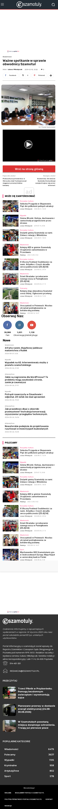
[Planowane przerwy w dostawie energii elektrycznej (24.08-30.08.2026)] (9, 710)
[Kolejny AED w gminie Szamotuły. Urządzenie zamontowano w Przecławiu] (10, 250)
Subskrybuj (32, 322)
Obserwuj (20, 322)
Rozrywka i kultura (26, 201)
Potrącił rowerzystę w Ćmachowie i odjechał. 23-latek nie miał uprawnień (25, 395)
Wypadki (23, 215)
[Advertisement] (29, 31)
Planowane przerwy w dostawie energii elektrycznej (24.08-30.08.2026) (36, 709)
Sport (22, 549)
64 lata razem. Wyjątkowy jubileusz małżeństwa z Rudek (23, 349)
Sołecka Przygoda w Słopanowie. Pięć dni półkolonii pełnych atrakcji (36, 205)
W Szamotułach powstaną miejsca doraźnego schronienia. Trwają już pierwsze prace (36, 725)
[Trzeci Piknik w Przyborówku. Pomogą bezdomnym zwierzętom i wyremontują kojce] (9, 693)
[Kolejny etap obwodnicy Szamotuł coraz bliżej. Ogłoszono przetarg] (10, 293)
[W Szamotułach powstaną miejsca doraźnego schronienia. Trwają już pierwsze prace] (9, 726)
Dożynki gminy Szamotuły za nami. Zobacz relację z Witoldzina (36, 234)
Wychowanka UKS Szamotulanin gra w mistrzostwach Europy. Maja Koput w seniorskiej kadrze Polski (37, 554)
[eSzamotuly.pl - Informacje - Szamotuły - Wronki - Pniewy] (29, 4)
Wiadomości (7, 57)
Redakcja (23, 255)
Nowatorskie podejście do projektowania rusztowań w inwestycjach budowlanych (27, 427)
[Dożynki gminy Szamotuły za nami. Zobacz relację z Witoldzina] (10, 235)
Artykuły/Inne (9, 374)
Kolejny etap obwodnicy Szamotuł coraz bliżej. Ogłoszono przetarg (36, 292)
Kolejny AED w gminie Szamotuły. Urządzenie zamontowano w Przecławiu (35, 249)
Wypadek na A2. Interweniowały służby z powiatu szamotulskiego (26, 363)
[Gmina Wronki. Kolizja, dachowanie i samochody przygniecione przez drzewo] (10, 221)
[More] (51, 75)
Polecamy (23, 288)
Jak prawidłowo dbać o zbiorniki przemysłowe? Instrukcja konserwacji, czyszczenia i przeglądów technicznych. (26, 411)
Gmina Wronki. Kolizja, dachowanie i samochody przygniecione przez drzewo (37, 220)
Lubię (7, 322)
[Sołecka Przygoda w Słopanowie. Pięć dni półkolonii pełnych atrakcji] (10, 206)
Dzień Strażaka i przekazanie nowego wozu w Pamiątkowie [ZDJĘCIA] (34, 278)
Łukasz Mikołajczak (15, 69)
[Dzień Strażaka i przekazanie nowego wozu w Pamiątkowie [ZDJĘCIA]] (10, 279)
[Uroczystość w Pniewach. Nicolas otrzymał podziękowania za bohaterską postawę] (10, 308)
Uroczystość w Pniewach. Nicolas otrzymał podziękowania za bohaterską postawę (36, 308)
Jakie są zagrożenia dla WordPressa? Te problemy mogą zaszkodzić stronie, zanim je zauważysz (26, 380)
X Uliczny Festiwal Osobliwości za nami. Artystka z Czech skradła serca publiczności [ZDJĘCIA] (36, 264)
